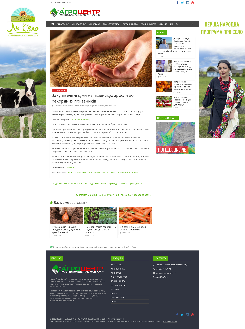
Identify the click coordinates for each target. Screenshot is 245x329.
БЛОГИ (161, 32)
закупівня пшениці (97, 106)
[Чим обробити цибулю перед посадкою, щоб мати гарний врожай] (66, 208)
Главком (70, 167)
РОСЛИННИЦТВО (148, 24)
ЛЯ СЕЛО (163, 24)
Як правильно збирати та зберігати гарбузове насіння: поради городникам (183, 86)
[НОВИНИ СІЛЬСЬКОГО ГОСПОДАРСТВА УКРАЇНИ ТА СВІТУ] (75, 9)
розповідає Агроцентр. (80, 119)
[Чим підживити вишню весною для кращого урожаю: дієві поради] (164, 97)
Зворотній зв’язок (160, 277)
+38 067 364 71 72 (163, 269)
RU (171, 24)
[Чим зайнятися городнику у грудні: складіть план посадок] (100, 208)
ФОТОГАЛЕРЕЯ (117, 297)
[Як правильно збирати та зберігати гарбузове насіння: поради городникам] (164, 82)
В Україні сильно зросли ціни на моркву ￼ (133, 228)
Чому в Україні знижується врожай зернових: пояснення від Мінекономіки (103, 172)
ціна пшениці (110, 106)
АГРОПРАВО (94, 24)
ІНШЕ (113, 301)
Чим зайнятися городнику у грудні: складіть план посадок (100, 229)
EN (177, 24)
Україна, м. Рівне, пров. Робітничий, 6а (172, 265)
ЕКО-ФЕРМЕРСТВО (111, 24)
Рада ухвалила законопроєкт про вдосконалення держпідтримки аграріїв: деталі (96, 183)
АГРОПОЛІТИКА (79, 24)
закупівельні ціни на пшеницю (77, 106)
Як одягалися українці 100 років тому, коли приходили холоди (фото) (112, 194)
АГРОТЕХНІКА (63, 24)
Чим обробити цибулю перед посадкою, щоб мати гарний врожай (66, 229)
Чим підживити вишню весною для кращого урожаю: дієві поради (182, 101)
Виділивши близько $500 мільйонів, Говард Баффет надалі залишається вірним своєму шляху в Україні (175, 67)
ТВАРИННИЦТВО (130, 24)
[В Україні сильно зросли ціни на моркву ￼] (135, 208)
